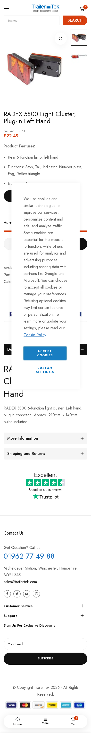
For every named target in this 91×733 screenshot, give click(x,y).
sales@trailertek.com (20, 582)
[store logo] (45, 8)
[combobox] (31, 20)
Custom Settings (45, 370)
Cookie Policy (35, 335)
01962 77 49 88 (29, 556)
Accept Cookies (45, 353)
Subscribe (45, 658)
